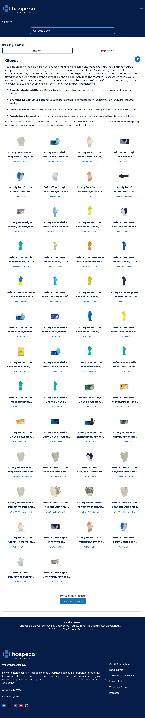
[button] (7, 22)
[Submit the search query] (35, 30)
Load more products (73, 601)
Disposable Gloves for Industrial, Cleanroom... (44, 625)
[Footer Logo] (20, 654)
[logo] (20, 9)
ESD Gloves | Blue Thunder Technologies (71, 629)
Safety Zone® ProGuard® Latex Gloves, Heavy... (97, 625)
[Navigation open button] (141, 9)
